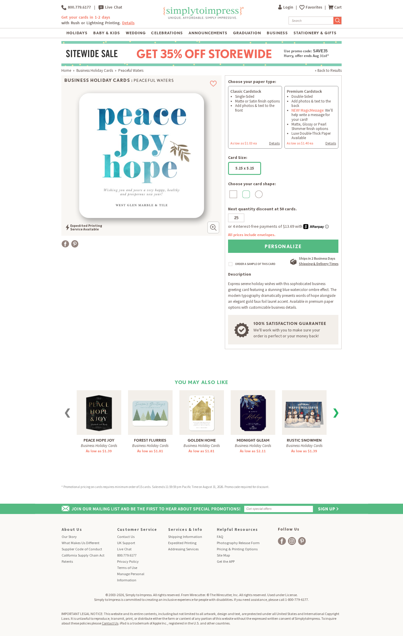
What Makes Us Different (80, 543)
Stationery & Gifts (315, 33)
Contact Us (126, 536)
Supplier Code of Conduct (82, 549)
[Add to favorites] (213, 83)
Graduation (247, 33)
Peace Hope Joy (98, 440)
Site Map (223, 555)
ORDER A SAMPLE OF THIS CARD (255, 264)
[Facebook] (65, 244)
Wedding (136, 33)
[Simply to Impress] (203, 17)
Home (66, 70)
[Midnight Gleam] (253, 412)
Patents (67, 561)
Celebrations (167, 33)
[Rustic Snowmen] (304, 410)
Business (277, 33)
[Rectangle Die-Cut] (232, 194)
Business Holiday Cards (94, 70)
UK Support (126, 543)
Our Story (69, 536)
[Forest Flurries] (150, 410)
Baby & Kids (106, 33)
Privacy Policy (128, 561)
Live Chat (113, 7)
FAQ (220, 536)
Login (288, 7)
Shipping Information (185, 536)
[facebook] (282, 541)
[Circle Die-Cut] (258, 194)
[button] (213, 227)
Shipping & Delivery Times (318, 263)
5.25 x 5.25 (244, 168)
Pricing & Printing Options (237, 549)
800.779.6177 (78, 7)
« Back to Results (328, 70)
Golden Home (202, 440)
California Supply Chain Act (83, 555)
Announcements (208, 33)
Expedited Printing (182, 543)
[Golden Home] (201, 412)
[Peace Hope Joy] (99, 412)
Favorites (314, 7)
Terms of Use (127, 567)
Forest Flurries (150, 440)
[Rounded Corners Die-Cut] (245, 194)
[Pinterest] (74, 244)
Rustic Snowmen (304, 440)
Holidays (77, 33)
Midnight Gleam (253, 440)
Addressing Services (183, 549)
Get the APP (226, 561)
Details (274, 143)
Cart (338, 7)
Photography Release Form (238, 543)
